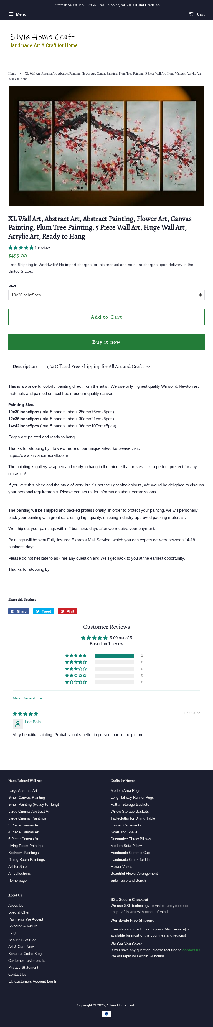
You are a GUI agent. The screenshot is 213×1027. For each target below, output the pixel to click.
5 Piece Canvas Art (23, 839)
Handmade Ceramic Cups (131, 853)
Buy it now (106, 342)
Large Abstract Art (22, 790)
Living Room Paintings (26, 846)
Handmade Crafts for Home (132, 860)
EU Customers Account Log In (32, 981)
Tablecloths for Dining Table (133, 818)
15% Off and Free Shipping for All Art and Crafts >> (98, 366)
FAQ (12, 933)
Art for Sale (17, 866)
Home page (17, 880)
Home (12, 73)
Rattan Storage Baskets (130, 804)
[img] (25, 713)
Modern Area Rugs (125, 790)
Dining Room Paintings (26, 860)
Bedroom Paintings (23, 853)
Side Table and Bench (128, 880)
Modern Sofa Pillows (127, 846)
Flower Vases (121, 866)
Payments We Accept (25, 919)
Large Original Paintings (27, 818)
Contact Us (17, 974)
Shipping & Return (22, 926)
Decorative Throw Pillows (131, 839)
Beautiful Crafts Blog (25, 954)
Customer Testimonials (26, 960)
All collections (19, 873)
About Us (15, 905)
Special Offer (18, 912)
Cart (200, 14)
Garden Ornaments (126, 825)
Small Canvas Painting (26, 797)
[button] (21, 247)
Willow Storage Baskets (130, 811)
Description (24, 366)
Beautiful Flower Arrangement (134, 873)
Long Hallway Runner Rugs (132, 797)
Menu (21, 14)
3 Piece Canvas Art (23, 825)
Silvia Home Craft (121, 1005)
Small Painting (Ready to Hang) (33, 804)
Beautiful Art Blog (22, 940)
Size (12, 285)
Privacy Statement (23, 967)
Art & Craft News (22, 947)
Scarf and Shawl (124, 832)
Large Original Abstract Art (29, 811)
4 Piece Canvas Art (23, 832)
